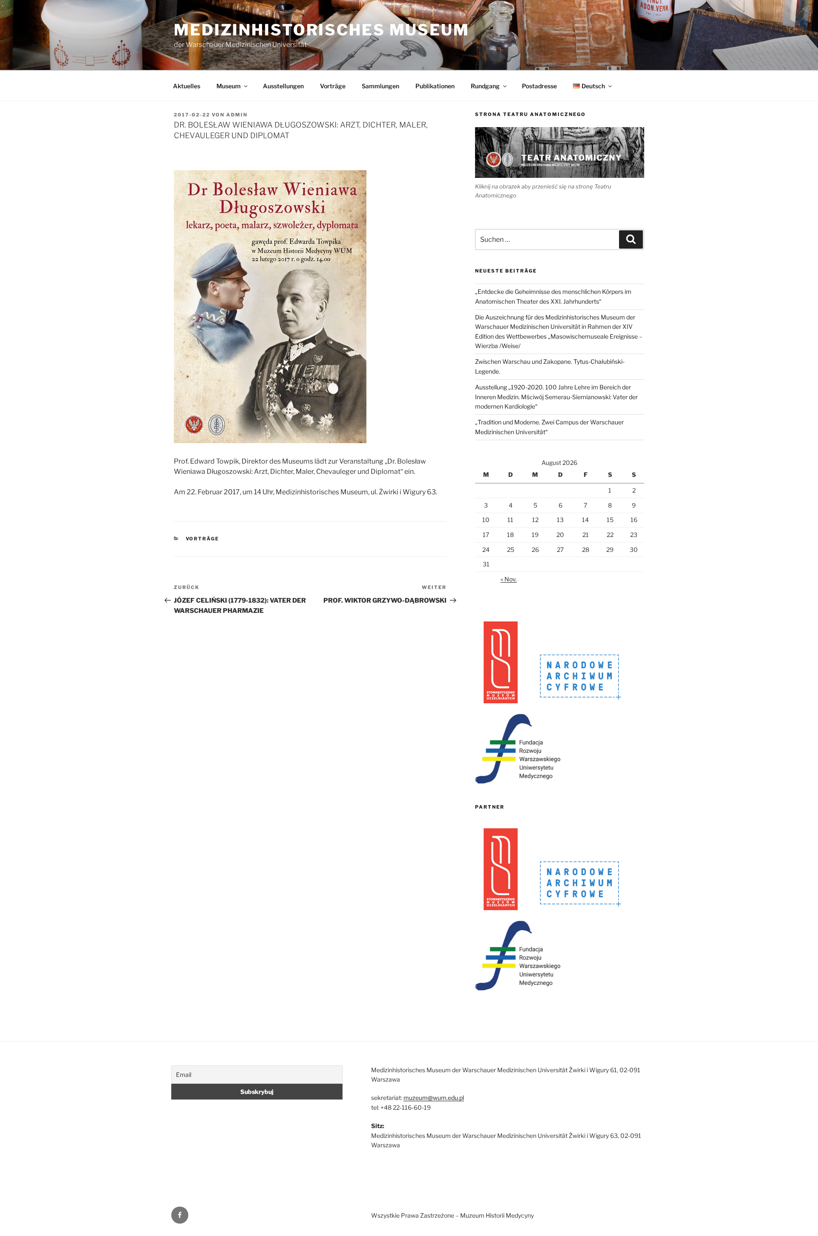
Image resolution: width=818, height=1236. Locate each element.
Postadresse (539, 86)
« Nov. (509, 579)
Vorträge (333, 86)
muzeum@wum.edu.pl (433, 1097)
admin (237, 115)
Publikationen (435, 86)
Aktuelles (186, 86)
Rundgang (485, 86)
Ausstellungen (283, 86)
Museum (228, 86)
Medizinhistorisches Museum (321, 29)
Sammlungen (380, 86)
